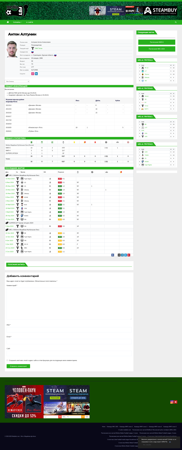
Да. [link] (170, 442)
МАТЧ (146, 109)
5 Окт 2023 (9, 244)
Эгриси (147, 74)
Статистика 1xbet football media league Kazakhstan (162, 436)
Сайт (8, 348)
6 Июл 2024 (10, 182)
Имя (9, 325)
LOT (146, 127)
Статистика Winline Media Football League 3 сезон (132, 442)
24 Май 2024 (10, 204)
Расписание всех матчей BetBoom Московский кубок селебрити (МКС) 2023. (154, 430)
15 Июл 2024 (10, 179)
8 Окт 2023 (9, 240)
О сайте (29, 22)
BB (145, 124)
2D (145, 158)
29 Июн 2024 (10, 186)
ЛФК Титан (38, 48)
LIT (146, 71)
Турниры (17, 22)
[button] (176, 22)
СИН (146, 152)
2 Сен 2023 (9, 251)
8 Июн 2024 (10, 197)
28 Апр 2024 (10, 216)
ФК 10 (146, 68)
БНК (143, 130)
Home (103, 426)
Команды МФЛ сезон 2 (126, 426)
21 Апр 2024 (10, 219)
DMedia (147, 77)
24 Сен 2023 (10, 248)
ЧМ (146, 80)
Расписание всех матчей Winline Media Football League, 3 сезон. (119, 433)
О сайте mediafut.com (124, 430)
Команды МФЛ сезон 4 (155, 426)
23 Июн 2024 (10, 190)
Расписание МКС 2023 (157, 49)
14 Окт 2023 (10, 237)
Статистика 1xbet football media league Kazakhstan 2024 (123, 439)
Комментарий (12, 285)
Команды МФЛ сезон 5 (170, 426)
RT (145, 102)
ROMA (147, 161)
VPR (146, 136)
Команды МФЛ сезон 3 (140, 426)
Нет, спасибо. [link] (147, 444)
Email (9, 337)
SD (145, 99)
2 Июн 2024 (10, 201)
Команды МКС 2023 (112, 426)
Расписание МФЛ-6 (157, 42)
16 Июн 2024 (10, 193)
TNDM (147, 155)
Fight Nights (148, 165)
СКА (146, 133)
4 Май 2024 (10, 212)
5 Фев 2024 (9, 226)
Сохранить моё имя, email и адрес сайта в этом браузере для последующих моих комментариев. (43, 360)
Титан (146, 106)
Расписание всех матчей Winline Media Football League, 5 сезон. (127, 436)
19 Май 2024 (10, 208)
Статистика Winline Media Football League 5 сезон (129, 446)
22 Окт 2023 (10, 233)
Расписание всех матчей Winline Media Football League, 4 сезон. (158, 433)
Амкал (147, 96)
